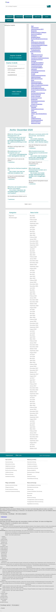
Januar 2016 (33, 409)
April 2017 (32, 380)
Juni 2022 (32, 272)
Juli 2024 (32, 227)
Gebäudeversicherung (37, 54)
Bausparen (34, 35)
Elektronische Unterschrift (37, 42)
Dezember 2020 (34, 299)
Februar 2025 (33, 219)
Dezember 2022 (34, 260)
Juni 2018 (32, 356)
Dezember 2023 (34, 241)
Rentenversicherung (36, 97)
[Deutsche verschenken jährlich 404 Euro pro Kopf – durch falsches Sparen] (38, 137)
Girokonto (33, 61)
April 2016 (32, 403)
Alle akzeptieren (15, 605)
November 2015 (34, 413)
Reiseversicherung (36, 94)
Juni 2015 (32, 423)
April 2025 (32, 217)
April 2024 (32, 233)
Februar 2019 (33, 341)
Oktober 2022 (33, 264)
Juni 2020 (32, 311)
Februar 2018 (33, 364)
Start (32, 26)
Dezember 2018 (34, 344)
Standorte (9, 16)
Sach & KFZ (34, 102)
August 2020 (33, 307)
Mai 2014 (32, 446)
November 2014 (34, 436)
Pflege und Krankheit (10, 482)
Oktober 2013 (33, 448)
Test (32, 115)
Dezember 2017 (34, 368)
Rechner (33, 91)
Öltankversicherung (36, 82)
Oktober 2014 (33, 438)
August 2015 (33, 419)
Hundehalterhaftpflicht (37, 67)
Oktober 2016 (33, 391)
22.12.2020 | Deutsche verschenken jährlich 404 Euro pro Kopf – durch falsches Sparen (38, 140)
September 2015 (34, 417)
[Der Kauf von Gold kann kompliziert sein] (17, 170)
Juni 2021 (32, 288)
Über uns (37, 16)
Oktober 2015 (33, 415)
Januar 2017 (33, 386)
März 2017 (32, 382)
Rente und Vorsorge (31, 482)
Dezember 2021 (34, 284)
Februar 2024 (33, 237)
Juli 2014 (32, 444)
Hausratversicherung (36, 66)
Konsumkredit (34, 72)
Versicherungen (28, 16)
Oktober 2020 (33, 303)
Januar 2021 (33, 298)
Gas (32, 53)
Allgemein (11, 215)
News (46, 16)
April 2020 (32, 315)
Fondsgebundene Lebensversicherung (35, 499)
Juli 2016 (32, 397)
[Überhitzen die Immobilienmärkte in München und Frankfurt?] (17, 188)
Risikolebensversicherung (38, 101)
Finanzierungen (19, 16)
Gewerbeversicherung (37, 59)
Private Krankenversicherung (38, 89)
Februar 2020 (33, 319)
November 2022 (34, 262)
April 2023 (32, 253)
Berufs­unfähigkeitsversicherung (39, 38)
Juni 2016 (32, 399)
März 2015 (32, 429)
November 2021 (34, 286)
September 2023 (34, 245)
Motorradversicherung (36, 78)
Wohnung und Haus (31, 459)
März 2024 (32, 235)
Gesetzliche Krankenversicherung (40, 58)
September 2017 (34, 374)
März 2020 (32, 317)
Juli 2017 (32, 378)
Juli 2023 (32, 249)
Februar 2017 (33, 384)
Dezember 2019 (34, 323)
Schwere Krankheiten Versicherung (34, 491)
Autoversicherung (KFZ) (37, 29)
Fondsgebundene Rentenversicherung (35, 501)
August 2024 (33, 225)
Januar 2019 (33, 342)
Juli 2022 (32, 270)
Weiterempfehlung (36, 121)
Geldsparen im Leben (36, 56)
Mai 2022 (32, 274)
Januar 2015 (33, 432)
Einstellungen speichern (6, 605)
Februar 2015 (33, 431)
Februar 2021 (33, 296)
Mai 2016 (32, 401)
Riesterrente (34, 99)
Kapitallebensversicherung (38, 70)
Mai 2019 (32, 335)
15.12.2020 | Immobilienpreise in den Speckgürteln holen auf (17, 155)
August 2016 (33, 395)
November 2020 (34, 301)
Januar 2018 (33, 366)
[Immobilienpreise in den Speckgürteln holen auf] (17, 152)
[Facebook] (36, 2)
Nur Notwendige (4, 513)
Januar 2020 (33, 321)
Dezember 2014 (34, 434)
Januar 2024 (33, 239)
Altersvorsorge (35, 27)
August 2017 (33, 376)
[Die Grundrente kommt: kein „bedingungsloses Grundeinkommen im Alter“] (38, 154)
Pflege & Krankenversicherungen (39, 85)
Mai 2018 (32, 358)
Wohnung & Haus (35, 123)
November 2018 (34, 346)
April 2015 (32, 427)
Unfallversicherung (36, 118)
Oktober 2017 (33, 372)
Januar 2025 (33, 221)
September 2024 (34, 223)
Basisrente (34, 31)
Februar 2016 (33, 407)
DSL (32, 40)
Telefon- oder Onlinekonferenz (39, 113)
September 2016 (34, 393)
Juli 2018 (32, 354)
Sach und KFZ (8, 459)
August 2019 (33, 329)
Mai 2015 (32, 425)
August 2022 (33, 268)
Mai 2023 (32, 251)
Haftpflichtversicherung (37, 64)
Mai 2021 (32, 290)
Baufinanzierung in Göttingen (38, 32)
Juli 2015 (32, 421)
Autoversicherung (9, 462)
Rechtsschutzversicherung (38, 93)
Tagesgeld (34, 112)
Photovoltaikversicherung (37, 88)
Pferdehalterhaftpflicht (36, 83)
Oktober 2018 (33, 348)
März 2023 (32, 254)
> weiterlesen (11, 148)
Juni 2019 (32, 333)
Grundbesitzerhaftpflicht (37, 62)
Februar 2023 (33, 256)
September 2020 (34, 305)
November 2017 (34, 370)
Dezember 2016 (34, 387)
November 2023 (34, 243)
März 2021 (32, 294)
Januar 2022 (33, 282)
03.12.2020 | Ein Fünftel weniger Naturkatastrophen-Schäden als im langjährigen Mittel (37, 175)
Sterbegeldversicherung (37, 109)
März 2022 (32, 278)
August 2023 (33, 247)
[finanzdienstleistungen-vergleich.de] (7, 2)
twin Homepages (44, 455)
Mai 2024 (32, 231)
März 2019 (32, 339)
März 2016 (32, 405)
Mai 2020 (32, 313)
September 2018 (34, 350)
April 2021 (32, 292)
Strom (32, 110)
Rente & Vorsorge (35, 96)
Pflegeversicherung (36, 86)
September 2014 (34, 440)
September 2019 (34, 327)
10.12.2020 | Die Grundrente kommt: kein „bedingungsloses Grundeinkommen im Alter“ (38, 157)
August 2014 (33, 442)
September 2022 (34, 266)
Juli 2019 (32, 331)
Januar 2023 (33, 258)
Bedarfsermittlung (35, 37)
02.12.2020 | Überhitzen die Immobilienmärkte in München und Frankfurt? (17, 191)
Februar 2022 (33, 280)
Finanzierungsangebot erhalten (39, 45)
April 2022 (32, 276)
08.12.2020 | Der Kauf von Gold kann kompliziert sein (16, 172)
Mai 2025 (32, 215)
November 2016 (34, 389)
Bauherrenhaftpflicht (36, 34)
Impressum (34, 69)
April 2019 (32, 337)
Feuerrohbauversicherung (38, 43)
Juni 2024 (32, 229)
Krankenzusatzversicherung (38, 75)
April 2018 (32, 360)
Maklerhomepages (36, 77)
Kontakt (9, 20)
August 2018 (33, 352)
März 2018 (32, 362)
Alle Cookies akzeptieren (21, 513)
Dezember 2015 (34, 411)
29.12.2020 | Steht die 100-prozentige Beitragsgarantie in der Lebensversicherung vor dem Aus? (17, 141)
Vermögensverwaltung (37, 120)
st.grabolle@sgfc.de (12, 74)
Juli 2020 (32, 309)
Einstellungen (11, 513)
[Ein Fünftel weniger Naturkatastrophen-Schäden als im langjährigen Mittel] (38, 171)
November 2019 (34, 325)
